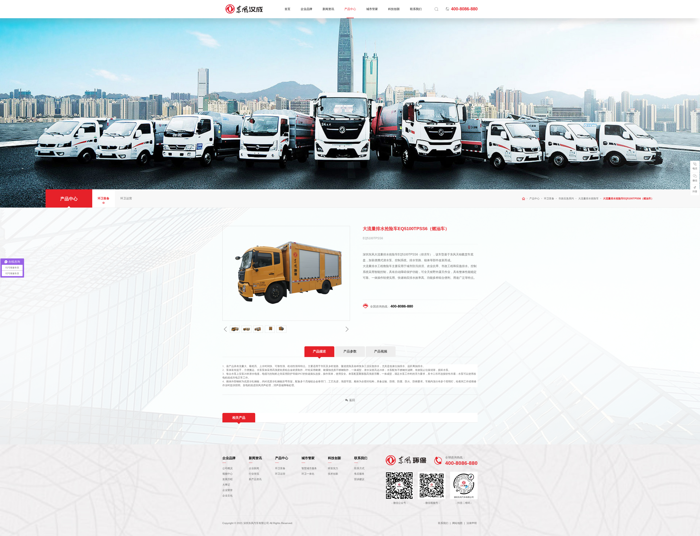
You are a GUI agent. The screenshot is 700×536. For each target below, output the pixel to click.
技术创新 (333, 473)
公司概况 (227, 468)
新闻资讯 (328, 9)
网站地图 (457, 523)
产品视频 (380, 351)
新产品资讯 (255, 479)
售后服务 (359, 473)
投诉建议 (359, 479)
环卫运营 (126, 198)
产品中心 (350, 9)
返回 (352, 400)
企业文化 (227, 495)
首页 (287, 9)
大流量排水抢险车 (588, 198)
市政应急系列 (566, 198)
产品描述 (319, 351)
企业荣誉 (227, 490)
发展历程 (227, 479)
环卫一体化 (308, 473)
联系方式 (359, 468)
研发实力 (333, 468)
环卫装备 (103, 198)
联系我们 (416, 9)
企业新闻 (254, 468)
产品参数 (350, 351)
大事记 (226, 484)
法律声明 (471, 523)
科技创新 (394, 9)
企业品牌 (306, 9)
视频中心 (227, 473)
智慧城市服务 (309, 468)
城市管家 (372, 9)
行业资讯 (254, 473)
